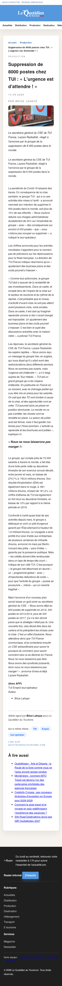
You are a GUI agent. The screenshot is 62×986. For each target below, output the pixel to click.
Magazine (9, 941)
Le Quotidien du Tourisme (32, 957)
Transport (9, 922)
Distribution (21, 25)
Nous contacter (11, 2)
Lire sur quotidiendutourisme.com (26, 743)
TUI (35, 728)
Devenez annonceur (32, 2)
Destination (49, 25)
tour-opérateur (17, 734)
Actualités (7, 25)
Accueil (12, 42)
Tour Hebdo (52, 957)
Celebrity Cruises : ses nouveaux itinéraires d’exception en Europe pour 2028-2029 (33, 796)
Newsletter (10, 947)
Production (35, 25)
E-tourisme (10, 927)
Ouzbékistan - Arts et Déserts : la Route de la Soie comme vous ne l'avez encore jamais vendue (33, 768)
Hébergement (11, 916)
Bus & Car (10, 960)
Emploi (45, 728)
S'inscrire (30, 875)
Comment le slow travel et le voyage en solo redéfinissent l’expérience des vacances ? (31, 809)
